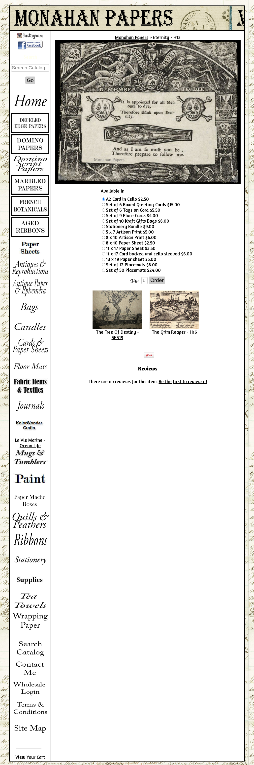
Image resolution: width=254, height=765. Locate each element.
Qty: (134, 280)
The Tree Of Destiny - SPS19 (117, 334)
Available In (113, 191)
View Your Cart (30, 757)
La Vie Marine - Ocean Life (30, 442)
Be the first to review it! (183, 381)
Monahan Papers (131, 37)
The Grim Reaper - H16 (174, 332)
